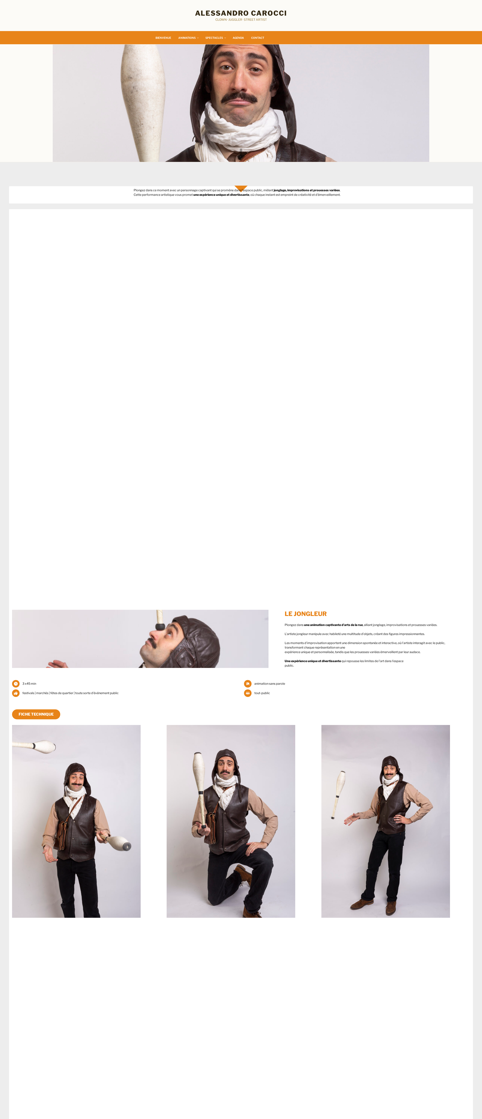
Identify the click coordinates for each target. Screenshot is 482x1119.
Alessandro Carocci (241, 13)
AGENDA (238, 37)
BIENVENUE (163, 37)
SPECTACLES (214, 37)
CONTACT (257, 37)
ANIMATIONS (187, 37)
